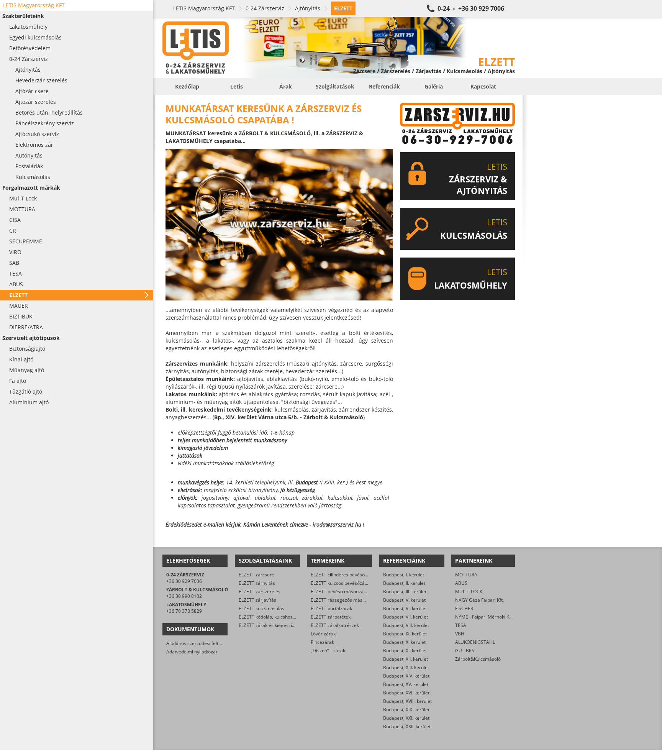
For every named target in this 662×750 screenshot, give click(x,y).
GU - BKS (464, 650)
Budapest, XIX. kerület (406, 709)
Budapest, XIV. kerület (406, 676)
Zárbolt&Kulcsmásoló (478, 659)
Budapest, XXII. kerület (407, 726)
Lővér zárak (323, 633)
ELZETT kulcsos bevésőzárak (341, 583)
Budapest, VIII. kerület (406, 625)
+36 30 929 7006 (184, 581)
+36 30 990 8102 (184, 596)
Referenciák (384, 86)
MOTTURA (466, 574)
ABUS (461, 583)
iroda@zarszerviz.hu (337, 524)
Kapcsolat (483, 86)
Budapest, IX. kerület (405, 633)
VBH (459, 633)
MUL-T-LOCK (468, 591)
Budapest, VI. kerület (405, 608)
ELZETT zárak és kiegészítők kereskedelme (284, 625)
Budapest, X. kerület (404, 642)
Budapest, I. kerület (403, 574)
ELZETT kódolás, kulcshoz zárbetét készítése (286, 617)
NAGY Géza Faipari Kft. (479, 600)
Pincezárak (322, 642)
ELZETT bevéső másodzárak (340, 591)
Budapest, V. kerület (404, 600)
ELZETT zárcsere (256, 574)
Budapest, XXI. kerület (406, 718)
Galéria (433, 86)
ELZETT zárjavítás (257, 600)
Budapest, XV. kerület (405, 684)
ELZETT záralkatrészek (335, 625)
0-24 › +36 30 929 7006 (471, 8)
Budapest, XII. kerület (405, 659)
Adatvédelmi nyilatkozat (191, 651)
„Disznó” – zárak (328, 650)
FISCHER (464, 608)
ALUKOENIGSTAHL (475, 642)
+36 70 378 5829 (184, 611)
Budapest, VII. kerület (405, 617)
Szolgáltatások (335, 86)
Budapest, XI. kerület (405, 650)
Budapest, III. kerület (404, 591)
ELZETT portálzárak (331, 608)
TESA (460, 625)
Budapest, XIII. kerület (406, 667)
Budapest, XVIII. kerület (407, 701)
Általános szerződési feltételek (198, 643)
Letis (236, 86)
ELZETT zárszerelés (259, 591)
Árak (285, 86)
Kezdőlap (187, 86)
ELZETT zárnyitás (257, 583)
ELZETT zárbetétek (331, 617)
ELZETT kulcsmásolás (261, 608)
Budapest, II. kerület (404, 583)
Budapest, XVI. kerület (406, 692)
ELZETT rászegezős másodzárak (345, 600)
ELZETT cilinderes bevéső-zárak (344, 574)
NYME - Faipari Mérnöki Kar (484, 617)
